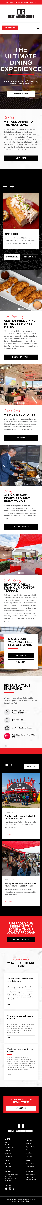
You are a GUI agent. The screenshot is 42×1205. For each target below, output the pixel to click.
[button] (38, 27)
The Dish (29, 1141)
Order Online (9, 1164)
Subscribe (21, 1108)
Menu (6, 1142)
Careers (29, 1144)
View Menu (20, 662)
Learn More (21, 158)
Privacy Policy (30, 1164)
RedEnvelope (9, 1156)
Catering (7, 1150)
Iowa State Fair (31, 1150)
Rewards (8, 1153)
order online (10, 28)
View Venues (21, 438)
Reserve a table (21, 94)
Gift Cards (8, 1167)
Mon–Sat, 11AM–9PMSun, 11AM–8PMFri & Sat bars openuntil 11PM (11, 1177)
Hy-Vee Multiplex (31, 1147)
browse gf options (21, 357)
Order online (30, 257)
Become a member (21, 940)
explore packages (21, 527)
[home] (21, 13)
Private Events (9, 1148)
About (7, 1145)
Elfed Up (29, 1153)
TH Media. (27, 1201)
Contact (29, 1156)
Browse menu (12, 257)
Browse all (31, 767)
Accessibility (30, 1167)
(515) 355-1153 (31, 1174)
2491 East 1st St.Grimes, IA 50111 (31, 1178)
